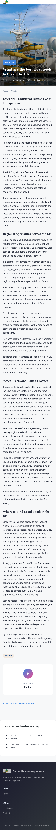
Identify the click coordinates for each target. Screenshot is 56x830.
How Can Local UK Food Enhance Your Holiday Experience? (27, 746)
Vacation (9, 62)
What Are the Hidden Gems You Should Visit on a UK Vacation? (27, 737)
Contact (6, 813)
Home (5, 794)
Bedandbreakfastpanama (28, 771)
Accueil (6, 91)
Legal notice (8, 808)
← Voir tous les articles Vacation (19, 703)
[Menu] (50, 2)
